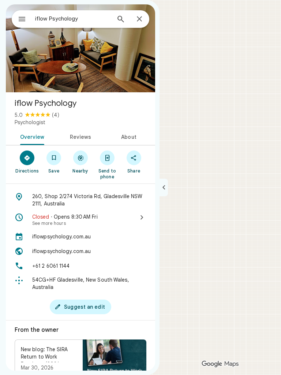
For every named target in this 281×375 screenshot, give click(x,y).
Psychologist (30, 122)
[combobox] (72, 18)
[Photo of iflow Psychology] (80, 48)
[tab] (31, 136)
